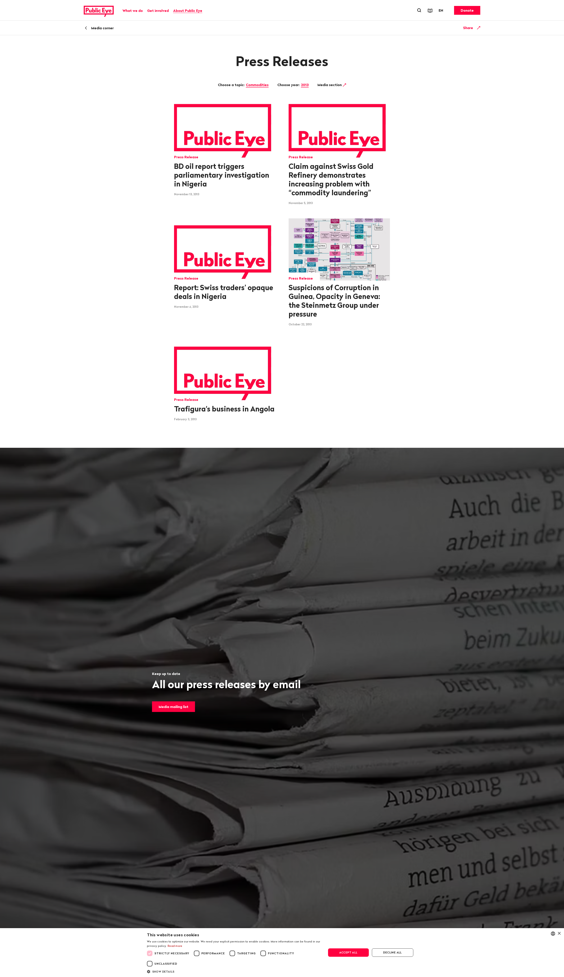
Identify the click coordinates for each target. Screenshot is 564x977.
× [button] (559, 933)
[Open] (478, 27)
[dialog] (282, 952)
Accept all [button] (348, 952)
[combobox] (553, 933)
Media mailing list (173, 706)
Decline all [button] (392, 952)
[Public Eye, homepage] (99, 10)
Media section (330, 85)
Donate (467, 10)
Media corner (102, 28)
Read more (175, 946)
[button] (234, 971)
